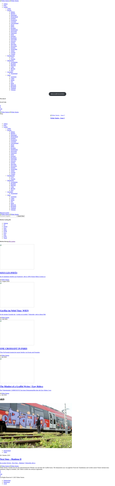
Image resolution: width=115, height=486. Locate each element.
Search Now (21, 216)
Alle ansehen (12, 241)
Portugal (13, 36)
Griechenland (14, 23)
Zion (5, 228)
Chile (12, 67)
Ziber (5, 230)
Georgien (13, 21)
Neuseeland (14, 73)
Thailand (13, 88)
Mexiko (13, 68)
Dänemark (14, 15)
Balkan (13, 12)
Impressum (7, 482)
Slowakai (13, 44)
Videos (6, 4)
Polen (12, 34)
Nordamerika (11, 55)
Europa (9, 10)
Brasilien (13, 64)
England (13, 18)
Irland (12, 25)
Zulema (6, 223)
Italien (12, 26)
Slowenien (14, 46)
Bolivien (13, 65)
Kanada (13, 59)
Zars (5, 234)
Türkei (13, 51)
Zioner (5, 226)
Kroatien (13, 28)
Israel (12, 83)
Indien (12, 80)
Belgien (13, 13)
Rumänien (14, 38)
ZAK (5, 236)
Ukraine (13, 52)
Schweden (14, 39)
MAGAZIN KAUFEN (57, 94)
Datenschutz (7, 480)
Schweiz (13, 41)
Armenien (13, 77)
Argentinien (14, 62)
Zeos (5, 233)
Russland (13, 86)
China (12, 78)
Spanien (13, 47)
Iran (12, 81)
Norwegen (14, 31)
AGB (5, 483)
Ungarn (13, 54)
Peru (12, 70)
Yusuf (5, 238)
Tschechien (14, 49)
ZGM (5, 231)
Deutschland (14, 17)
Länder (6, 7)
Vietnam (13, 90)
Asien (9, 75)
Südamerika (10, 60)
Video (5, 452)
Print (5, 5)
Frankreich (14, 20)
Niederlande (14, 30)
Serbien (13, 43)
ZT (4, 225)
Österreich (14, 33)
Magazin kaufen (4, 212)
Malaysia (13, 85)
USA (12, 57)
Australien (10, 72)
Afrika (9, 8)
